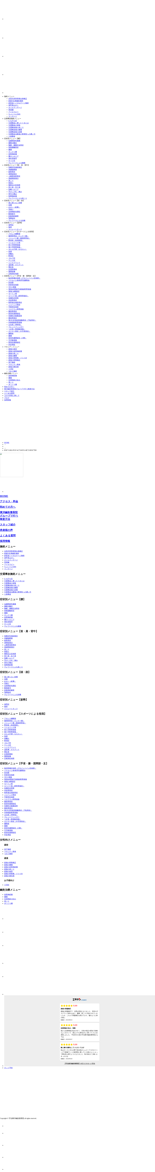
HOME (6, 442)
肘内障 (10, 282)
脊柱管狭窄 (12, 158)
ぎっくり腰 (12, 384)
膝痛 (10, 336)
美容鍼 (10, 110)
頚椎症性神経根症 (15, 167)
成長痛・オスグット (16, 265)
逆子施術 (11, 362)
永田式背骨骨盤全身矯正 (17, 99)
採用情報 (7, 400)
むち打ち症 (12, 121)
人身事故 (11, 136)
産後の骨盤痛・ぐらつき (17, 358)
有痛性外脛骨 (13, 298)
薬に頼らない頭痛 (15, 203)
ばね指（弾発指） (15, 325)
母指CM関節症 (14, 291)
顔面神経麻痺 (13, 216)
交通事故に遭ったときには (18, 123)
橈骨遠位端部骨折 (15, 302)
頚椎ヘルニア (13, 189)
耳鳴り (10, 209)
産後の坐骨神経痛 (15, 351)
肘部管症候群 (13, 285)
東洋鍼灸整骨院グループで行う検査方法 (19, 389)
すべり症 (11, 161)
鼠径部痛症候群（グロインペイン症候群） (24, 278)
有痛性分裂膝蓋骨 (15, 316)
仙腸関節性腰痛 (14, 141)
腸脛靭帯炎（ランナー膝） (18, 236)
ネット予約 (8, 1068)
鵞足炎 (10, 267)
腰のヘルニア (13, 156)
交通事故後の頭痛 (15, 132)
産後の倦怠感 (13, 367)
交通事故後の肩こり (16, 127)
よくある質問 (9, 393)
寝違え (10, 183)
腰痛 (10, 149)
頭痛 (10, 205)
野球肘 (10, 256)
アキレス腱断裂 (14, 234)
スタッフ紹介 (9, 391)
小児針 (10, 369)
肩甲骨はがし (13, 105)
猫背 (10, 227)
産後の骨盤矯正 (14, 360)
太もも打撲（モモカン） (17, 249)
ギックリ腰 (12, 152)
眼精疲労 (11, 214)
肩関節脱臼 (12, 174)
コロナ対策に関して (11, 395)
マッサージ (12, 116)
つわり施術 (12, 371)
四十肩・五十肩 (14, 187)
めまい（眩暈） (14, 207)
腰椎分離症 (12, 143)
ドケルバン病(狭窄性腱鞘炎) (19, 280)
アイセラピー (13, 112)
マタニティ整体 (14, 364)
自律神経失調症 (14, 212)
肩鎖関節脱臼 (13, 178)
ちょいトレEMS (14, 114)
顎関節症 (11, 218)
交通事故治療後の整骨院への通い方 (21, 134)
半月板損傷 (12, 340)
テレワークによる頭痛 (16, 220)
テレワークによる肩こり (17, 198)
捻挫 (10, 251)
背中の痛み (12, 194)
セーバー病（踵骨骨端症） (18, 296)
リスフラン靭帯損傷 (16, 309)
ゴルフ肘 (11, 258)
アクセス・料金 (9, 501)
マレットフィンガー (16, 327)
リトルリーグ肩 (14, 243)
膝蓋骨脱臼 (12, 318)
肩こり (10, 180)
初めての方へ (9, 387)
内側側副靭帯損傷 (15, 322)
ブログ (6, 398)
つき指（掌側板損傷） (16, 329)
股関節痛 (11, 271)
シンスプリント (14, 262)
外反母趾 (11, 344)
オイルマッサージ (15, 107)
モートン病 (12, 294)
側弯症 (10, 225)
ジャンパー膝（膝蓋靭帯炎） (19, 238)
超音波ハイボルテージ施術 (18, 103)
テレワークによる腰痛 (16, 163)
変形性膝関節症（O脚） (17, 338)
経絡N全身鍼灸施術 (15, 101)
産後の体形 (12, 349)
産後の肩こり (13, 353)
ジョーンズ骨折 (14, 305)
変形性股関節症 (14, 313)
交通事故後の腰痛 (15, 130)
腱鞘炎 (10, 333)
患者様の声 (6, 530)
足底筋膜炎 (12, 269)
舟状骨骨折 (12, 300)
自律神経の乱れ (14, 380)
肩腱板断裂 (12, 169)
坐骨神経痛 (12, 154)
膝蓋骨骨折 (12, 311)
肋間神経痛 (12, 196)
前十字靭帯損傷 (14, 245)
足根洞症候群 (13, 274)
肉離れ (10, 254)
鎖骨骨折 (11, 172)
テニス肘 (11, 260)
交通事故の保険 (14, 125)
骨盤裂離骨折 (13, 147)
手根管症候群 (13, 307)
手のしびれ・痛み (15, 192)
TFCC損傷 (12, 287)
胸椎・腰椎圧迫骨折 (16, 145)
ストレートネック (15, 229)
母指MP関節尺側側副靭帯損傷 (19, 289)
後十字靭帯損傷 (15, 247)
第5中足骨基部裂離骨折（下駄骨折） (22, 320)
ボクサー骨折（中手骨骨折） (19, 331)
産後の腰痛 (12, 356)
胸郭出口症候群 (14, 185)
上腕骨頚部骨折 (14, 176)
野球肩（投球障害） (16, 240)
